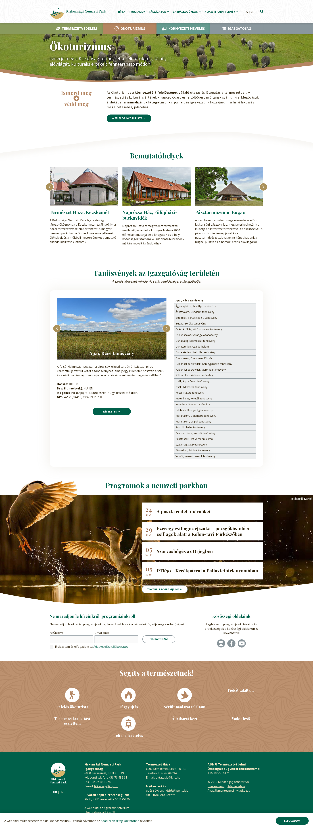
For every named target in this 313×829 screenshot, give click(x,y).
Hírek (121, 11)
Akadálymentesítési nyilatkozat (229, 791)
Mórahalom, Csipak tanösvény (193, 421)
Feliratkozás (159, 639)
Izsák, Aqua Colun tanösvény (192, 381)
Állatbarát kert (184, 718)
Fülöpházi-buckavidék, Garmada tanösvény (201, 369)
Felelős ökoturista (72, 706)
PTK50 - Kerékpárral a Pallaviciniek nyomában (207, 570)
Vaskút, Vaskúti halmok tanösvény (195, 456)
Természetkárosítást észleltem (72, 720)
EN (252, 11)
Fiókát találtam (241, 690)
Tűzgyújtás (128, 706)
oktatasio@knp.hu (168, 777)
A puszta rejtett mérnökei (183, 511)
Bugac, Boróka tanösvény (191, 323)
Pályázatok (157, 11)
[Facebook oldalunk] (231, 644)
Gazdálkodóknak (185, 11)
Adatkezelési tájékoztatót (110, 647)
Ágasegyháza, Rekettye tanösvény (196, 306)
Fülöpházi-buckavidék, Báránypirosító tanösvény (204, 364)
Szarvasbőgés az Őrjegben (185, 551)
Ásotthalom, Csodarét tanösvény (195, 312)
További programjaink (163, 589)
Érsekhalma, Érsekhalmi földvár (194, 358)
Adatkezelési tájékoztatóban (120, 821)
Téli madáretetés (128, 735)
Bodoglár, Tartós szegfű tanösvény (196, 317)
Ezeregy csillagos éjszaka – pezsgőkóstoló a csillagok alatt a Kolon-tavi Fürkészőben (203, 531)
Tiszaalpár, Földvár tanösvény (193, 450)
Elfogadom (292, 820)
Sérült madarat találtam (184, 706)
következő (263, 187)
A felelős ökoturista (127, 118)
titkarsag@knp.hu (106, 786)
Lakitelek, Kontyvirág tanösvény (194, 410)
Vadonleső (241, 718)
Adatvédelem (236, 786)
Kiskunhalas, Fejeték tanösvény (194, 398)
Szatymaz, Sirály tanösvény (191, 444)
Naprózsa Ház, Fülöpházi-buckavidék (150, 215)
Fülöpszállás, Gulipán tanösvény (194, 375)
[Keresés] (261, 12)
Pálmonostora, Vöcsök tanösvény (195, 433)
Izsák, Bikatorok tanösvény (191, 387)
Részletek (110, 411)
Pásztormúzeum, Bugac (220, 212)
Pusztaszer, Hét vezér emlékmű (194, 439)
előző (50, 187)
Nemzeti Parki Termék (220, 11)
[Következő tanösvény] (166, 328)
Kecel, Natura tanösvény (190, 392)
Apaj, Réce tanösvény (190, 300)
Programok (137, 11)
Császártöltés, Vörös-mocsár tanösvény (199, 329)
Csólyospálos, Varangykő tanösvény (197, 335)
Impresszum (216, 786)
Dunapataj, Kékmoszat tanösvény (195, 340)
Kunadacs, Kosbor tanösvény (193, 404)
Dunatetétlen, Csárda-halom (192, 346)
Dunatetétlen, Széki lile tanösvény (195, 352)
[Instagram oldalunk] (221, 644)
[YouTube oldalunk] (242, 644)
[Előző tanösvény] (57, 328)
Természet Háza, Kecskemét (79, 212)
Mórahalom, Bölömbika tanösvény (196, 415)
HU (246, 11)
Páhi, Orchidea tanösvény (190, 427)
